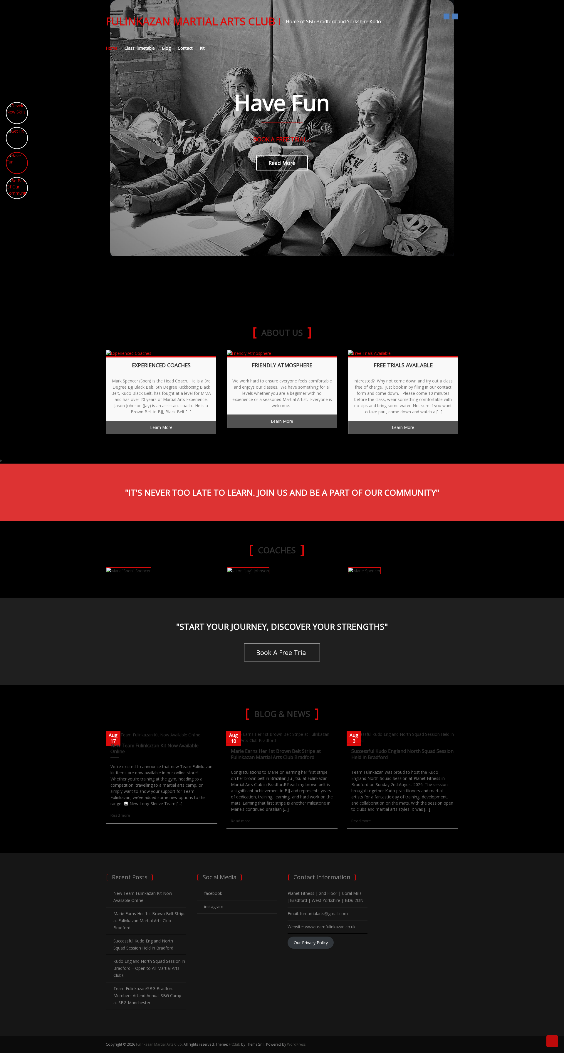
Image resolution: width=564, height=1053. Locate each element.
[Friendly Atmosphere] (249, 352)
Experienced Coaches (161, 365)
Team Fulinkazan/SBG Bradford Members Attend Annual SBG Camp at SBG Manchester (147, 995)
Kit (202, 48)
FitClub (234, 1044)
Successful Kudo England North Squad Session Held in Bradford (402, 754)
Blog (166, 48)
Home (112, 48)
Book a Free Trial (282, 652)
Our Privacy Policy (311, 942)
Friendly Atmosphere (282, 365)
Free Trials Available (403, 365)
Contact (185, 48)
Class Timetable (140, 48)
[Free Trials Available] (369, 352)
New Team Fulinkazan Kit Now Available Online (154, 748)
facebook (446, 16)
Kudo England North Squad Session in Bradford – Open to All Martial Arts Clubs (149, 968)
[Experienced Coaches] (128, 352)
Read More (282, 162)
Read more (120, 815)
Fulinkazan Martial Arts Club (190, 21)
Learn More (161, 427)
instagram (455, 16)
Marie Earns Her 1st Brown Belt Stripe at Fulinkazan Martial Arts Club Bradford (276, 754)
